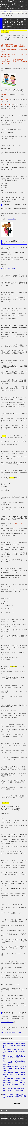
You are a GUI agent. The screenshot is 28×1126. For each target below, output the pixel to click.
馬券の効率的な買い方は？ (8, 268)
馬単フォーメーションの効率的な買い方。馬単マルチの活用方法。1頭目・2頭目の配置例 (14, 1057)
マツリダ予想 (11, 219)
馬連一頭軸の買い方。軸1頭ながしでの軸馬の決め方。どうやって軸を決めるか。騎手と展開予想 (14, 1068)
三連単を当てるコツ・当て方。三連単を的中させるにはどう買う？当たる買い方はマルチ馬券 (14, 1074)
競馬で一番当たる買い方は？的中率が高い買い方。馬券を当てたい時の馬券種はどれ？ (14, 1090)
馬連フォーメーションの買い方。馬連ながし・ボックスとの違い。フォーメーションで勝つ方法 (14, 1062)
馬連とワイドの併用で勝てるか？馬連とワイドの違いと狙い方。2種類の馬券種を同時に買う (14, 1096)
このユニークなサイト (7, 1022)
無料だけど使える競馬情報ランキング (11, 1032)
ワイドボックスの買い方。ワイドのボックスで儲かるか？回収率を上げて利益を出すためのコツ (14, 1051)
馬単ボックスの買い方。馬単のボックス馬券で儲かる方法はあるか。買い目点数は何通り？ (14, 1045)
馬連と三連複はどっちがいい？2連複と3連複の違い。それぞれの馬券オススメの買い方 (14, 1084)
